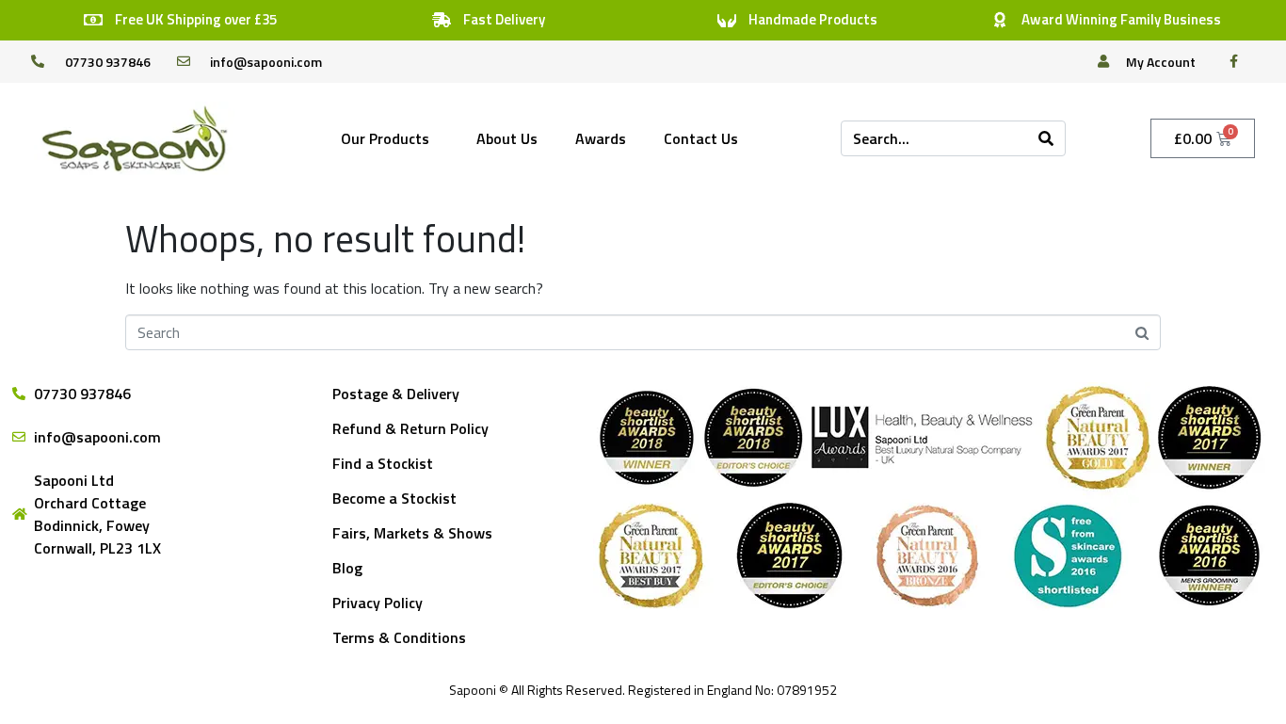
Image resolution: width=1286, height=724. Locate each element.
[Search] (1046, 138)
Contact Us (701, 138)
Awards (600, 138)
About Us (507, 138)
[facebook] (1239, 61)
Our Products (385, 138)
